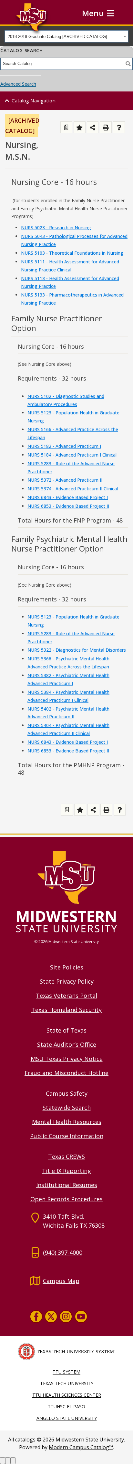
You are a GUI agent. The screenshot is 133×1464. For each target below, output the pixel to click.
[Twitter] (51, 1316)
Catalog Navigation (34, 100)
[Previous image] (2, 1460)
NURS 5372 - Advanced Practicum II (64, 480)
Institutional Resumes (66, 1185)
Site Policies (66, 967)
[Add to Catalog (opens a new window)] (80, 127)
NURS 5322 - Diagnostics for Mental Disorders (76, 650)
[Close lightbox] (12, 1460)
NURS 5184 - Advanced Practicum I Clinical (72, 455)
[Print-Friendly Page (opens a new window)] (106, 127)
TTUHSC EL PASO (66, 1406)
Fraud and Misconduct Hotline (66, 1073)
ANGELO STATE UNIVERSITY (66, 1418)
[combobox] (66, 36)
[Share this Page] (93, 127)
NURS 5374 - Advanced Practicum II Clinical (72, 489)
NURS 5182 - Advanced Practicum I (64, 446)
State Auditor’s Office (66, 1044)
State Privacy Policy (67, 981)
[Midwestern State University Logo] (66, 891)
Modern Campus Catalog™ (81, 1447)
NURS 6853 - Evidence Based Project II (68, 506)
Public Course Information (66, 1136)
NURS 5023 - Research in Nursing (56, 227)
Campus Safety (66, 1093)
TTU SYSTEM (66, 1372)
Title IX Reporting (66, 1171)
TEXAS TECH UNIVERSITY (66, 1383)
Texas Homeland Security (66, 1010)
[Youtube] (81, 1316)
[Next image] (7, 1460)
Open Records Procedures (66, 1199)
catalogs (25, 1439)
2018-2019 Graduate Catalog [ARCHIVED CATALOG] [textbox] (57, 36)
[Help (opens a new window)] (119, 127)
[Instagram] (65, 1316)
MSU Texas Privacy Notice (67, 1059)
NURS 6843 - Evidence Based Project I (67, 497)
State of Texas (66, 1030)
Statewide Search (67, 1107)
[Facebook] (36, 1316)
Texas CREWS (66, 1156)
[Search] (128, 64)
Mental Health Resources (66, 1122)
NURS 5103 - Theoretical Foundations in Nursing (72, 253)
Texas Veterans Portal (66, 995)
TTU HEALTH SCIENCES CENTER (66, 1395)
